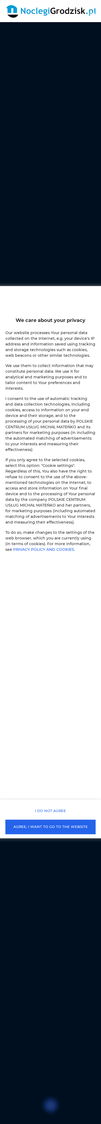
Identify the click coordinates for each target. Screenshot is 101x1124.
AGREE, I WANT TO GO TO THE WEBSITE (50, 827)
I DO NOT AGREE (50, 811)
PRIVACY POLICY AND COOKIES (43, 549)
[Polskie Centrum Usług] (50, 11)
